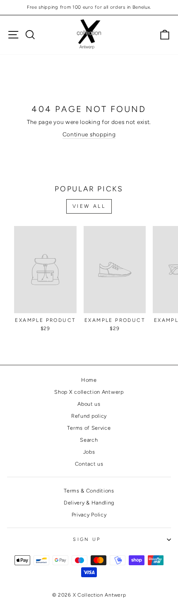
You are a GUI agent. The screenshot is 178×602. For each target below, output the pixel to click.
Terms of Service (89, 428)
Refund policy (89, 416)
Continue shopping (89, 134)
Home (89, 380)
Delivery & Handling (89, 503)
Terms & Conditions (89, 491)
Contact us (89, 464)
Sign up (87, 539)
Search (89, 440)
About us (89, 404)
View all (89, 206)
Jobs (89, 452)
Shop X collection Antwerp (88, 392)
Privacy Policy (89, 515)
